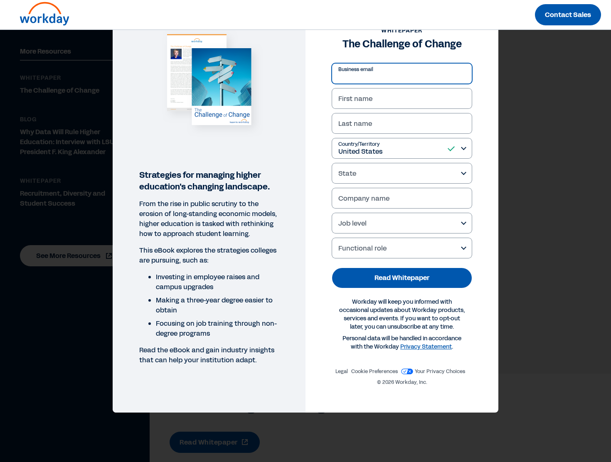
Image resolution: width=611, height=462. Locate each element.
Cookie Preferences (374, 371)
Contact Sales (568, 15)
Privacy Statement (426, 347)
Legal (341, 371)
